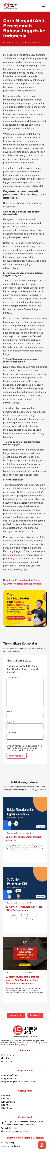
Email (10, 722)
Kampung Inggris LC (14, 555)
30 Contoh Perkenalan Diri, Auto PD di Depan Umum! (23, 908)
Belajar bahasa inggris (13, 833)
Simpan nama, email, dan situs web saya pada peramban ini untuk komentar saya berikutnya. (24, 748)
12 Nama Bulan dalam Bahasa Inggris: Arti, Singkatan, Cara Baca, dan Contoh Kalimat (22, 980)
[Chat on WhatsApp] (42, 1145)
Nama (10, 711)
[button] (43, 6)
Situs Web (12, 733)
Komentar (12, 678)
